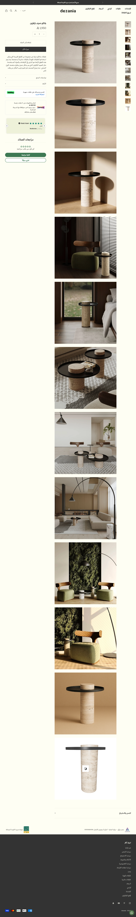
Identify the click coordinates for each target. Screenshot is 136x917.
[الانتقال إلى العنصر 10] (128, 93)
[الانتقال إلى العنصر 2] (128, 32)
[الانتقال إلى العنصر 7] (128, 70)
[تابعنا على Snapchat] (113, 903)
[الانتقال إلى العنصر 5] (128, 55)
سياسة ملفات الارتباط (124, 868)
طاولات (118, 8)
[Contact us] (131, 912)
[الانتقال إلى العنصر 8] (128, 78)
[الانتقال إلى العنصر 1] (128, 24)
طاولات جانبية (126, 879)
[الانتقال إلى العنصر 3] (128, 40)
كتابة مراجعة (26, 155)
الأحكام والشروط (125, 860)
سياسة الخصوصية (125, 864)
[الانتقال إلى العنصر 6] (128, 63)
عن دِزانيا (128, 848)
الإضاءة (128, 891)
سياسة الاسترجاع (125, 856)
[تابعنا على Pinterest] (124, 903)
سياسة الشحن (126, 852)
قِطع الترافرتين (89, 8)
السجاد (101, 8)
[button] (26, 125)
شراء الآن (25, 49)
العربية (23, 10)
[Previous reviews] (7, 125)
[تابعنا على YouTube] (119, 903)
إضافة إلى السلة (25, 42)
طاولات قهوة (127, 876)
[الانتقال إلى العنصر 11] (128, 101)
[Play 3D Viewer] (85, 768)
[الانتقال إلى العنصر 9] (128, 86)
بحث (129, 871)
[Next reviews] (44, 125)
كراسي (110, 8)
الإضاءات (128, 8)
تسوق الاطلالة (126, 12)
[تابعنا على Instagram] (130, 903)
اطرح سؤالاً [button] (25, 160)
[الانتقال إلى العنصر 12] (128, 109)
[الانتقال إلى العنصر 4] (128, 47)
